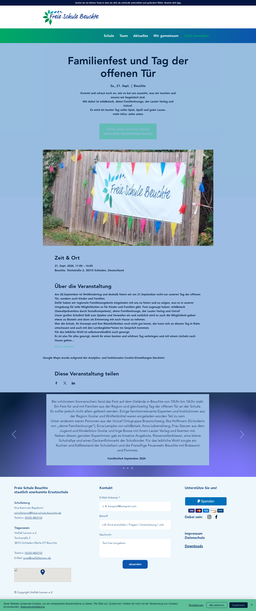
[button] (109, 35)
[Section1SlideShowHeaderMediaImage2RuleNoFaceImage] (128, 468)
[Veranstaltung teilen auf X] (65, 383)
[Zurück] (14, 435)
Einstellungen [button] (196, 605)
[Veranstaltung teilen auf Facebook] (56, 383)
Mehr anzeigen (64, 346)
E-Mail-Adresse (108, 497)
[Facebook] (216, 517)
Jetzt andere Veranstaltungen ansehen (128, 133)
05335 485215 (33, 517)
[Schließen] (252, 605)
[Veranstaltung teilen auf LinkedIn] (73, 383)
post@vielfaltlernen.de (37, 558)
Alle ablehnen (216, 605)
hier (179, 2)
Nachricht (105, 534)
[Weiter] (242, 435)
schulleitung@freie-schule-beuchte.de (37, 512)
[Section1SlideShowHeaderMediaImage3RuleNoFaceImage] (132, 468)
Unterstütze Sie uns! (201, 488)
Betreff (103, 516)
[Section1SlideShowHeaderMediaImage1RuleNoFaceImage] (124, 468)
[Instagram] (209, 517)
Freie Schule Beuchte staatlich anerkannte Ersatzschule (41, 490)
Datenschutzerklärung (33, 606)
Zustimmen (238, 605)
